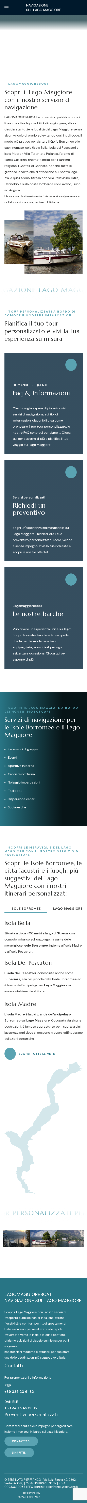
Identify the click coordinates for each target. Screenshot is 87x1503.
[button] (81, 7)
